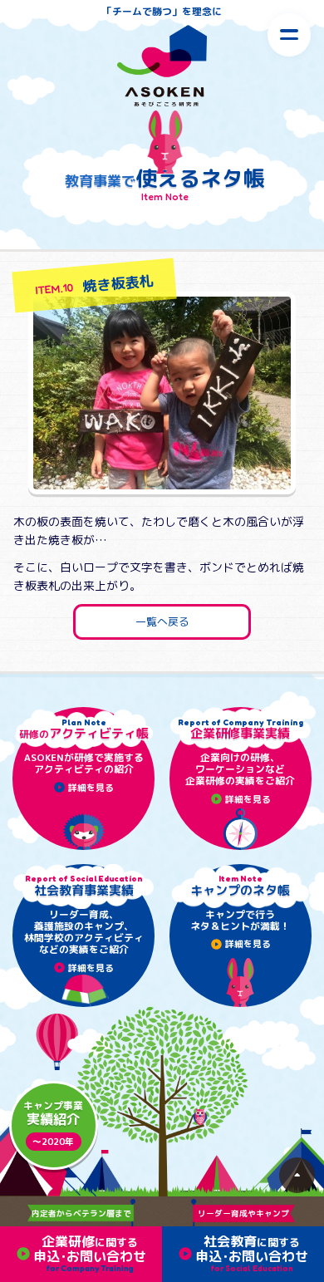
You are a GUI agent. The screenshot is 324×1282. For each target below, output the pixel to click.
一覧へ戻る (162, 621)
